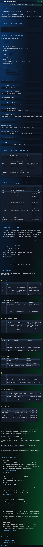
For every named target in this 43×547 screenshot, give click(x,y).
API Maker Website (4, 545)
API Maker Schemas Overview (8, 540)
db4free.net (6, 482)
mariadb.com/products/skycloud (10, 506)
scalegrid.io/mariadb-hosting (10, 530)
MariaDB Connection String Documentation (11, 539)
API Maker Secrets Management (9, 542)
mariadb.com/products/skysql (10, 470)
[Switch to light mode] (39, 1)
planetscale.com (7, 494)
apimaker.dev (7, 519)
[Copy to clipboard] (41, 28)
